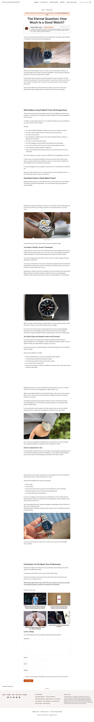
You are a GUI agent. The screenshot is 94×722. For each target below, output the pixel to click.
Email (25, 664)
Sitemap (25, 694)
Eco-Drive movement (54, 271)
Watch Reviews (46, 703)
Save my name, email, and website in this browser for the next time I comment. (47, 676)
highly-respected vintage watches (39, 508)
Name (26, 657)
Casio (29, 252)
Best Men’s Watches (40, 699)
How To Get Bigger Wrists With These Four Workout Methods (35, 628)
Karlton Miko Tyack (36, 27)
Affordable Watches (40, 696)
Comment (27, 638)
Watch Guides (38, 703)
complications (59, 166)
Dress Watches (38, 701)
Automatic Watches (50, 696)
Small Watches (55, 701)
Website (26, 670)
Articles (43, 9)
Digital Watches (49, 699)
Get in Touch (19, 694)
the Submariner (51, 488)
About (3, 694)
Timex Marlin (40, 402)
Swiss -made (29, 484)
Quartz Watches (47, 701)
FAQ (13, 694)
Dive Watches (57, 699)
